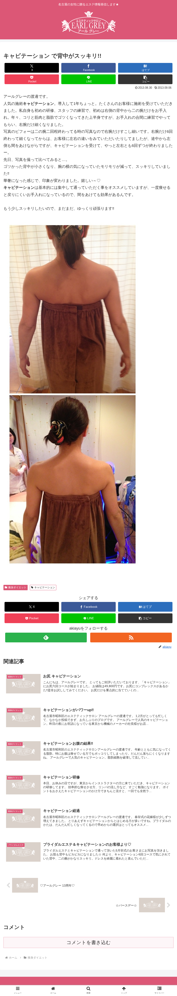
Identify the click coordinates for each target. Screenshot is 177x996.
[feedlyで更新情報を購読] (46, 637)
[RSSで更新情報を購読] (131, 637)
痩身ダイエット (17, 587)
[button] (145, 79)
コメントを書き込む (88, 942)
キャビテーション (44, 587)
